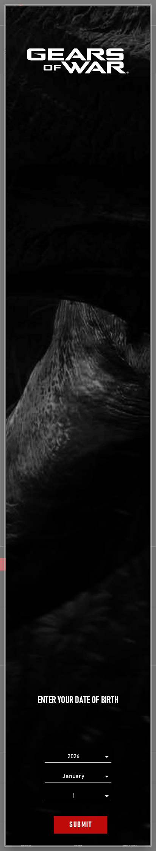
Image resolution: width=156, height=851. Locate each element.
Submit (80, 825)
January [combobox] (73, 776)
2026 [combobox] (73, 756)
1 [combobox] (74, 796)
